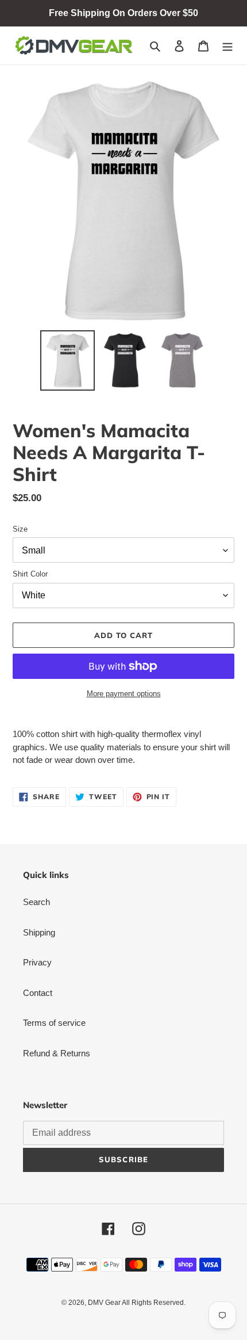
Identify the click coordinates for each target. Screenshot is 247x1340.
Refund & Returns (56, 1053)
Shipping (39, 932)
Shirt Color (30, 574)
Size (20, 529)
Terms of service (54, 1023)
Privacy (37, 962)
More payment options (124, 693)
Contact (37, 993)
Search (36, 902)
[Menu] (227, 45)
